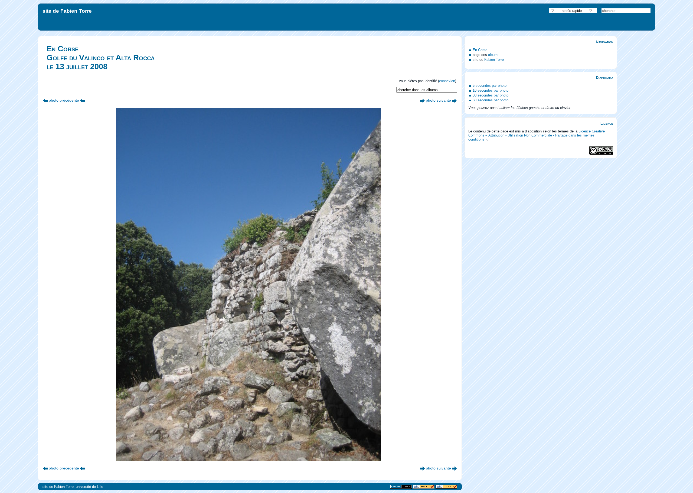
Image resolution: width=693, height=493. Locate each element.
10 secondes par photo (490, 90)
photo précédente (64, 100)
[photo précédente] (45, 100)
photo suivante (438, 100)
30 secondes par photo (490, 95)
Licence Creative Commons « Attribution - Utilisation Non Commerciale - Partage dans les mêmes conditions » (536, 135)
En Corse (480, 50)
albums (493, 55)
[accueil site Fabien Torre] (401, 487)
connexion (447, 81)
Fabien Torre (494, 60)
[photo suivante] (422, 100)
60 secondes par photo (490, 100)
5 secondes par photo (489, 86)
